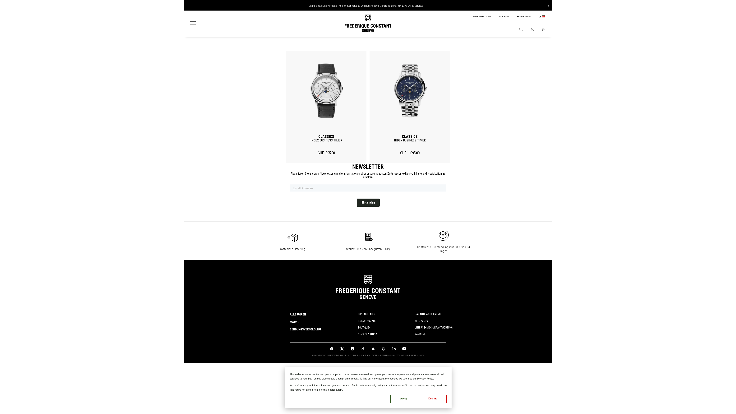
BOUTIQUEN (504, 16)
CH (540, 17)
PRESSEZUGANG (367, 320)
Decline (432, 398)
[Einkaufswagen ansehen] (543, 30)
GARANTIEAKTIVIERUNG (428, 314)
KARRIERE (420, 334)
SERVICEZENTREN (368, 334)
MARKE (294, 322)
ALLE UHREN (298, 314)
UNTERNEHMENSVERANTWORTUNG (430, 327)
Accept (404, 398)
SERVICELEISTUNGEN (482, 16)
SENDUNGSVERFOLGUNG (305, 329)
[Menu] (193, 24)
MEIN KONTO (421, 320)
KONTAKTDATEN (524, 16)
